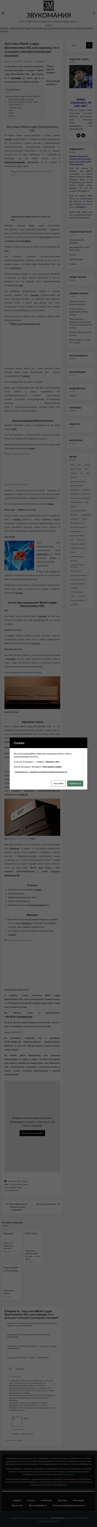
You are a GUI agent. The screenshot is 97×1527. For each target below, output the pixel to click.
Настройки (59, 783)
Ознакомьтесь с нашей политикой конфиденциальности (41, 771)
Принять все (75, 783)
